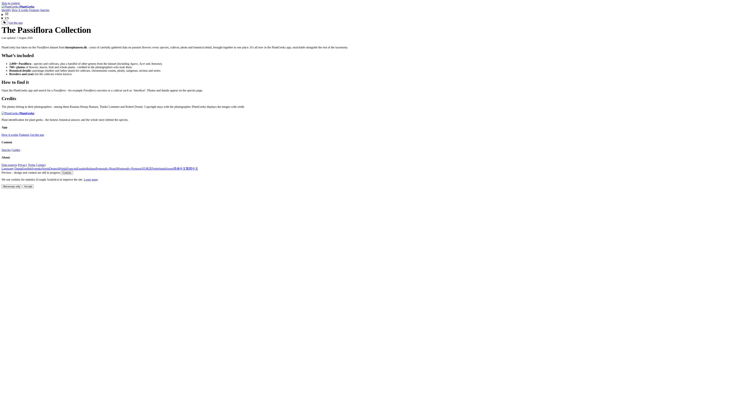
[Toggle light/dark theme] (5, 22)
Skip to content (11, 3)
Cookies (66, 172)
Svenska (37, 168)
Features (34, 10)
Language (8, 168)
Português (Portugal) (130, 168)
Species (44, 10)
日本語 (147, 168)
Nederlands (159, 168)
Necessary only (11, 186)
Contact (41, 165)
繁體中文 (192, 168)
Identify (6, 10)
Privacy (22, 165)
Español (82, 168)
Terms (31, 165)
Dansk (18, 168)
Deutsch (54, 168)
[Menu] (369, 14)
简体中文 (180, 168)
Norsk (45, 168)
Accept (28, 186)
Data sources (9, 165)
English (27, 168)
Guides (16, 150)
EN (7, 18)
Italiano (91, 168)
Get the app (16, 22)
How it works (20, 10)
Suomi (170, 168)
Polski (63, 168)
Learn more (91, 179)
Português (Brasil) (107, 168)
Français (72, 168)
